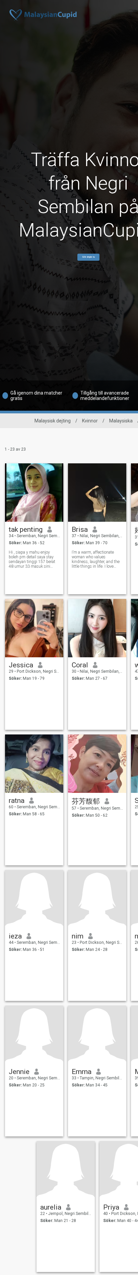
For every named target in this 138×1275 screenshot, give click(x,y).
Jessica (21, 665)
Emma (81, 1072)
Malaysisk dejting (52, 420)
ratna (16, 801)
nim (77, 936)
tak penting (26, 529)
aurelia (50, 1207)
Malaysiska (121, 420)
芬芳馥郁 (86, 801)
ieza (15, 936)
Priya (111, 1207)
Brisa (80, 529)
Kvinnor (90, 420)
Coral (80, 665)
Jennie (19, 1072)
